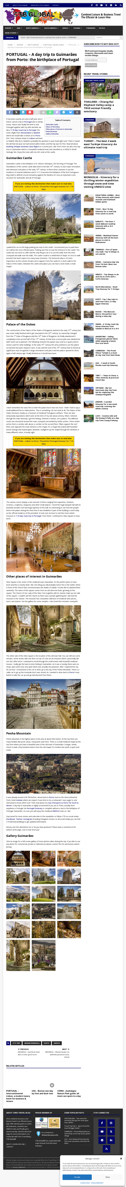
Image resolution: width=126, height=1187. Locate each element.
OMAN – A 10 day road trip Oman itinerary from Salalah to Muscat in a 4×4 (107, 326)
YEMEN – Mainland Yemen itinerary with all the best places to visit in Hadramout (106, 238)
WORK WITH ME (18, 1144)
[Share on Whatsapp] (50, 112)
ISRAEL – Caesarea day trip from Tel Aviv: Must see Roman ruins (107, 264)
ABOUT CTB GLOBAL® (20, 5)
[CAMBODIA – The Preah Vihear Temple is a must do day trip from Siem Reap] (89, 353)
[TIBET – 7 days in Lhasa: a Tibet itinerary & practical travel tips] (89, 378)
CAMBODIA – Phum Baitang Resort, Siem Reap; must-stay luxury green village (77, 1133)
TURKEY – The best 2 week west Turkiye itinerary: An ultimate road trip (100, 144)
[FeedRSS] (120, 5)
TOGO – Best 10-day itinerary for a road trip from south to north (105, 211)
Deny (108, 1177)
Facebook (11, 819)
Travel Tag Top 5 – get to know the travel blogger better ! (77, 1127)
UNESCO (55, 811)
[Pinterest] (111, 5)
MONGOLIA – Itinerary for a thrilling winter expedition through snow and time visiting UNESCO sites (101, 182)
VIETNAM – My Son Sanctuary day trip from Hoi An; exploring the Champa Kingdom (106, 391)
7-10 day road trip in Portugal (23, 130)
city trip (16, 1043)
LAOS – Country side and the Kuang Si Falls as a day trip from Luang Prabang (107, 418)
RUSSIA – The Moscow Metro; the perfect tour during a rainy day (106, 314)
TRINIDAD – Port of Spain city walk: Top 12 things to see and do (107, 251)
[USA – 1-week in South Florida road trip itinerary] (89, 365)
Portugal (28, 122)
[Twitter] (106, 5)
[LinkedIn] (116, 5)
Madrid (37, 133)
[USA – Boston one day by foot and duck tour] (43, 1080)
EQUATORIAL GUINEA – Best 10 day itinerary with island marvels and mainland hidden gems (107, 198)
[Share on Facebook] (9, 112)
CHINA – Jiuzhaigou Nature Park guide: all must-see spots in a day (69, 1093)
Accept (77, 1177)
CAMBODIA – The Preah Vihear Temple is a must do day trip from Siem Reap (107, 352)
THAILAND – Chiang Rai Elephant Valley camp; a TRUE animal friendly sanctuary (99, 106)
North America (32, 28)
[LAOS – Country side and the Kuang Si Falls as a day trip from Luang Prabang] (89, 418)
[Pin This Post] (29, 112)
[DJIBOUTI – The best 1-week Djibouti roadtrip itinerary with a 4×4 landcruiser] (89, 224)
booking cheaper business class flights (22, 146)
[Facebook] (92, 5)
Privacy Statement (97, 1183)
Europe (8, 28)
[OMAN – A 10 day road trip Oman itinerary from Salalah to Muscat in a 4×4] (89, 326)
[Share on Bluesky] (70, 112)
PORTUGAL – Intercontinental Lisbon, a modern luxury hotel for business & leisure (18, 1096)
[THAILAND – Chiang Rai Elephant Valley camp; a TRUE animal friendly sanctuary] (102, 89)
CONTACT (55, 5)
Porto (37, 135)
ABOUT (8, 1144)
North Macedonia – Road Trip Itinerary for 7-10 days (107, 288)
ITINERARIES (90, 28)
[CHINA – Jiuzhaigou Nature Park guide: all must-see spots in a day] (69, 1080)
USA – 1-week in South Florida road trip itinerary (106, 364)
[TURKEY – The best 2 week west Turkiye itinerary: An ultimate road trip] (102, 128)
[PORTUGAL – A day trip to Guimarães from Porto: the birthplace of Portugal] (18, 859)
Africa (65, 28)
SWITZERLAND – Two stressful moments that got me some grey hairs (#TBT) (76, 1120)
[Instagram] (96, 5)
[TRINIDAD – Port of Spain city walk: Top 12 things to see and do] (89, 252)
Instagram (27, 819)
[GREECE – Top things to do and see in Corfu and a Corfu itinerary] (89, 277)
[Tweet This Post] (16, 112)
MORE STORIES (10, 33)
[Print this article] (43, 112)
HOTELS (102, 28)
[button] (121, 1158)
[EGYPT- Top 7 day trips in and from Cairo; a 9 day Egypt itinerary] (89, 302)
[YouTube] (101, 5)
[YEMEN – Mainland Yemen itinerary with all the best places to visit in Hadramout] (89, 238)
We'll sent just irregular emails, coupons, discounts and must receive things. (99, 53)
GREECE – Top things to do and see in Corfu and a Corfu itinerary (107, 276)
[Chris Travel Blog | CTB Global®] (63, 24)
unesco (57, 1043)
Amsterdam (26, 133)
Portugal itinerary (34, 808)
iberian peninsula (31, 1043)
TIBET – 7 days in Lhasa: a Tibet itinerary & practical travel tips (107, 377)
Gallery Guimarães (52, 134)
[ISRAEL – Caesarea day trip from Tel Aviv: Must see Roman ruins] (89, 264)
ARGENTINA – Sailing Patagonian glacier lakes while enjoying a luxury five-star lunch (106, 340)
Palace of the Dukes (53, 127)
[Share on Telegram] (63, 112)
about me (27, 1131)
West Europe (33, 45)
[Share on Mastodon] (57, 112)
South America (50, 28)
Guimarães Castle (52, 124)
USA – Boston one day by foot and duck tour (42, 1092)
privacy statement (19, 1167)
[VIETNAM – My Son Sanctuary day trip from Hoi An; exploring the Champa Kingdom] (89, 390)
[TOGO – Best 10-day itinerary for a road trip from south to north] (89, 211)
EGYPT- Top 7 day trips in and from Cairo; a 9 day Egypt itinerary (106, 301)
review (19, 800)
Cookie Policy (85, 1183)
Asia (18, 28)
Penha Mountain (51, 131)
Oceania (76, 28)
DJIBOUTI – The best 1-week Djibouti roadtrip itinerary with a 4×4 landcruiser (105, 224)
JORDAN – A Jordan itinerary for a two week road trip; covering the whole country (106, 405)
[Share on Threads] (77, 112)
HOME (7, 5)
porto (46, 1043)
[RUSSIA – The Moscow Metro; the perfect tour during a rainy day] (89, 314)
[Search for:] (107, 37)
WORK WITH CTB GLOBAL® (40, 5)
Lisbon (32, 138)
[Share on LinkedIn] (23, 112)
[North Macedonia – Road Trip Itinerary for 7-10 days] (89, 289)
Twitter (19, 819)
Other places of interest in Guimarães (59, 129)
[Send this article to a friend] (36, 112)
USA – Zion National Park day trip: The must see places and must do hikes (76, 1141)
